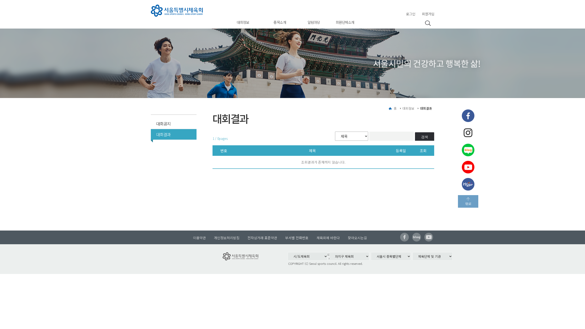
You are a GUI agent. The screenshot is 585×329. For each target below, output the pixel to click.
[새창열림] (468, 115)
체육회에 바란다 (328, 237)
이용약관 (199, 237)
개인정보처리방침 (226, 237)
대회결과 (163, 134)
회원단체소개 (345, 22)
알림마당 (314, 22)
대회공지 (163, 124)
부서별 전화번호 (296, 237)
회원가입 (428, 13)
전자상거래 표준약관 (262, 237)
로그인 (410, 13)
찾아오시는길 (357, 237)
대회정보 (243, 22)
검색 (424, 137)
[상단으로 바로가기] (468, 201)
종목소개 (280, 22)
